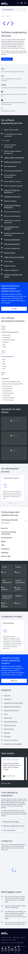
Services (9, 16)
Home (2, 16)
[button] (9, 503)
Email (22, 844)
